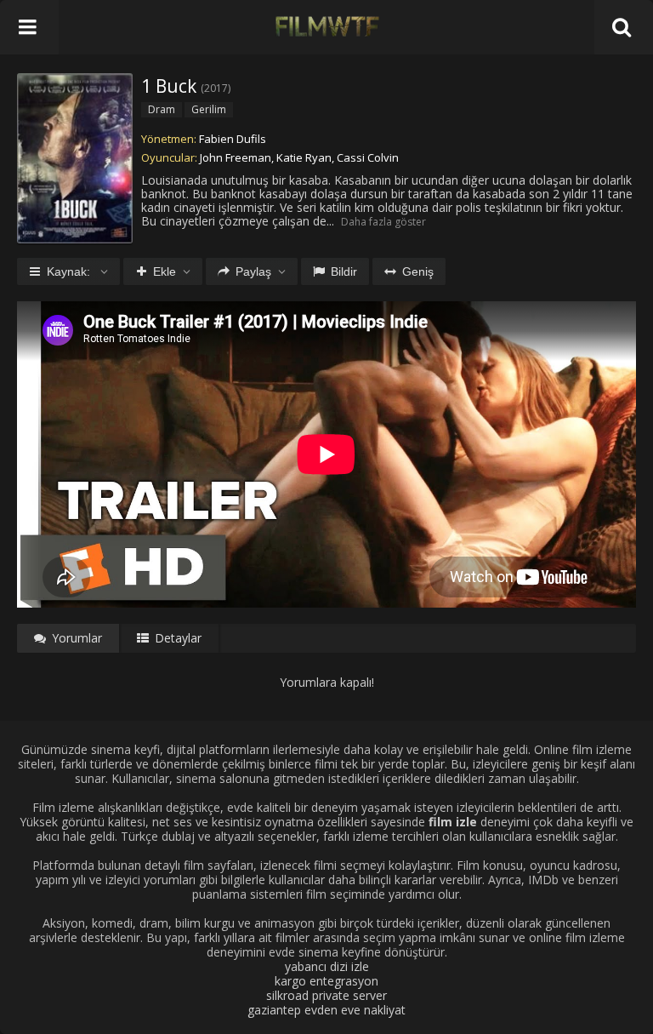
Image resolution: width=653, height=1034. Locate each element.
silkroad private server (326, 995)
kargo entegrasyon (326, 981)
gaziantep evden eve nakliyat (326, 1010)
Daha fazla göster (383, 221)
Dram (161, 109)
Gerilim (208, 109)
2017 (216, 88)
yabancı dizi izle (327, 966)
